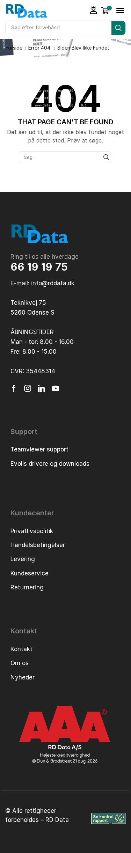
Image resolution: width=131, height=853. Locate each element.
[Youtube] (55, 388)
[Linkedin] (41, 388)
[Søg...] (106, 157)
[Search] (118, 28)
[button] (93, 10)
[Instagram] (27, 388)
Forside (14, 48)
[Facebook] (13, 388)
